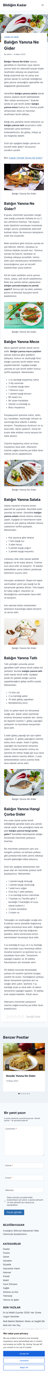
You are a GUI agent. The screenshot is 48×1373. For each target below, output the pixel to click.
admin (9, 54)
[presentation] (24, 1057)
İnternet (7, 1272)
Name (9, 1165)
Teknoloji (7, 1296)
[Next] (41, 1067)
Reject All (24, 1367)
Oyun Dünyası (10, 1284)
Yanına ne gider (11, 37)
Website (9, 1190)
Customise (24, 1360)
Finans (6, 1253)
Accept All (24, 1354)
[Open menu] (42, 5)
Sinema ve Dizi (10, 1292)
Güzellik (7, 1264)
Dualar (6, 1249)
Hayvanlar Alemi (11, 1268)
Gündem (7, 1260)
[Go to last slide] (7, 1067)
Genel (6, 1256)
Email (9, 1178)
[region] (24, 1351)
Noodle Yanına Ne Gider (21, 1075)
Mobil (6, 1280)
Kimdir (6, 1276)
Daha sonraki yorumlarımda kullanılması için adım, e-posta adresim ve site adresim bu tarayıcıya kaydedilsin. (25, 1201)
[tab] (19, 1093)
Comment (11, 1128)
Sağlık (6, 1288)
